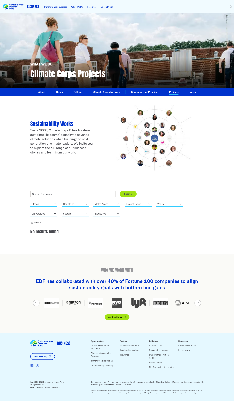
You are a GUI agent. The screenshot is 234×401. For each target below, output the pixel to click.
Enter (127, 193)
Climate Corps (155, 345)
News (192, 92)
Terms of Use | (50, 387)
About (41, 92)
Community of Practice (144, 92)
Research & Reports (187, 345)
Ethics (57, 387)
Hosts (59, 92)
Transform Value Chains (102, 360)
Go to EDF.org (107, 6)
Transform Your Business (55, 6)
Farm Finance (155, 362)
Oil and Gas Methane (129, 345)
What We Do (77, 6)
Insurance (124, 354)
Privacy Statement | (37, 387)
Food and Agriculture (129, 350)
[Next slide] (197, 303)
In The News (184, 350)
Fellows (78, 92)
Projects (173, 92)
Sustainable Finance (158, 350)
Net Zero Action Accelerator (161, 367)
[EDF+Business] (21, 6)
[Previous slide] (36, 303)
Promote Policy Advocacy (102, 365)
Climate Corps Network (106, 92)
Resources (91, 6)
